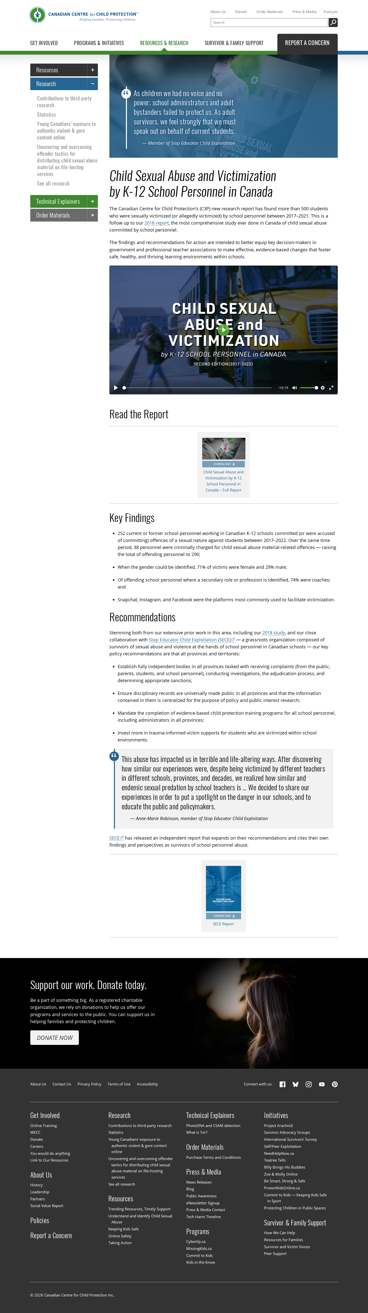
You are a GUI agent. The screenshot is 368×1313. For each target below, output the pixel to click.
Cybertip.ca (196, 1241)
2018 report (156, 223)
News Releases (199, 1182)
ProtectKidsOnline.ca (282, 1188)
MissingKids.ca (199, 1248)
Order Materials (269, 11)
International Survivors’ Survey (290, 1139)
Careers (36, 1146)
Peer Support (275, 1253)
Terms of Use (119, 1084)
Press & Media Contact (205, 1210)
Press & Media (304, 11)
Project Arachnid (278, 1125)
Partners (37, 1199)
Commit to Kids (199, 1255)
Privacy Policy (89, 1084)
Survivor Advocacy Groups (287, 1132)
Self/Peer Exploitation (282, 1146)
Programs (197, 1231)
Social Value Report (46, 1206)
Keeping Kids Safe (123, 1229)
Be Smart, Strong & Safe (284, 1181)
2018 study (273, 633)
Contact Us (62, 1084)
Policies (39, 1220)
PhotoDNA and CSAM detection (213, 1125)
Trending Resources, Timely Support (139, 1209)
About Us (218, 11)
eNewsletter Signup (203, 1203)
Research (46, 84)
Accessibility (147, 1084)
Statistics (46, 114)
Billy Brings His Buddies (284, 1167)
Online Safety (119, 1236)
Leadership (39, 1192)
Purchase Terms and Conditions (213, 1157)
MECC (35, 1132)
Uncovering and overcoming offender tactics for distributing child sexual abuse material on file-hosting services (67, 160)
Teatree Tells (275, 1160)
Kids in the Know (200, 1262)
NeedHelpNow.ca (279, 1153)
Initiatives (276, 1115)
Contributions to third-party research (64, 102)
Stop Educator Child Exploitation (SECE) (190, 640)
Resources (47, 70)
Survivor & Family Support (295, 1222)
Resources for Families (283, 1239)
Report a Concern (51, 1235)
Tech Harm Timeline (203, 1216)
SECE (114, 838)
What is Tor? (196, 1132)
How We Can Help (279, 1232)
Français (331, 11)
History (36, 1185)
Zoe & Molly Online (281, 1174)
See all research (53, 183)
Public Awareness (201, 1196)
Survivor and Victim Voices (287, 1246)
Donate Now (55, 1038)
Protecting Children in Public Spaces (295, 1208)
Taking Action (120, 1242)
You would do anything (50, 1153)
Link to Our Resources (49, 1160)
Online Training (43, 1125)
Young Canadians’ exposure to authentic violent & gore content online (66, 130)
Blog (190, 1189)
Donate (241, 11)
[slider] (197, 387)
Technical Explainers (58, 201)
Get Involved (45, 1115)
